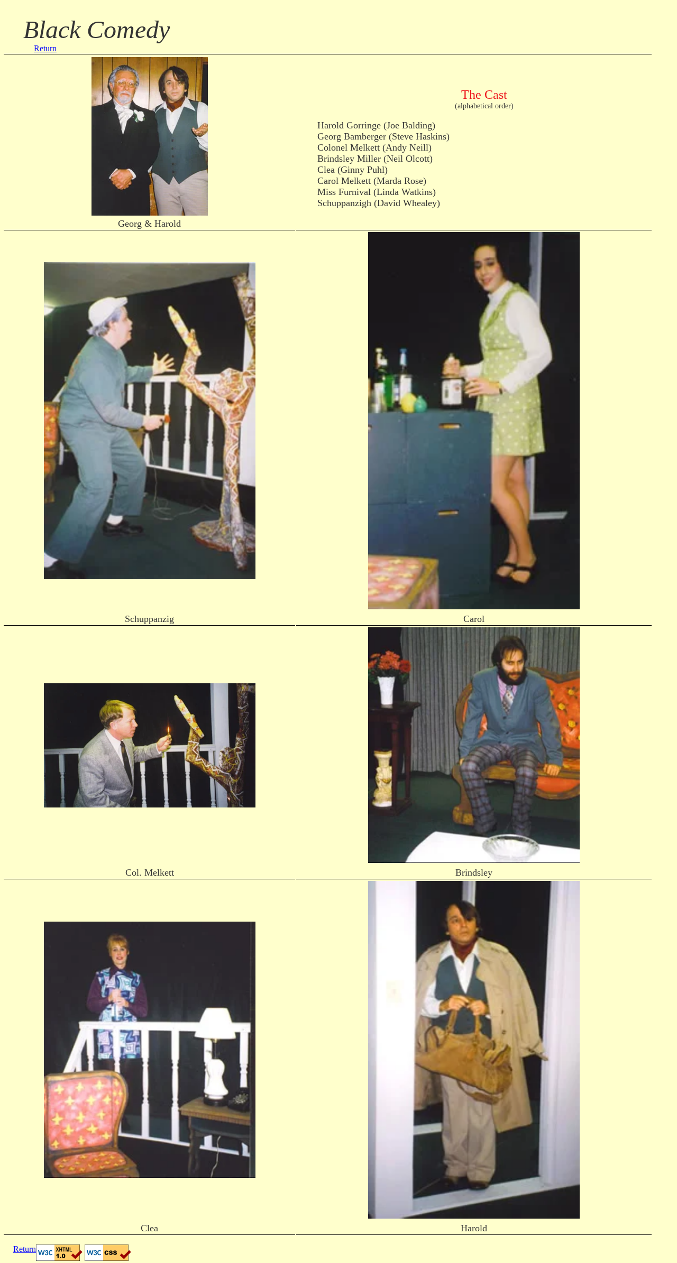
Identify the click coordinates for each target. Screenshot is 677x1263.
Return (45, 48)
